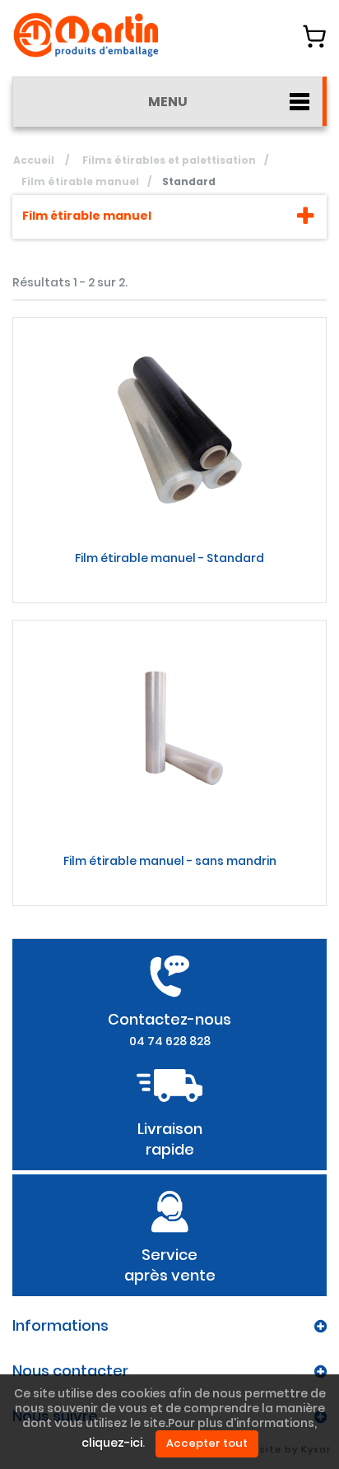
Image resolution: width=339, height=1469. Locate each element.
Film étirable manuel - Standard (169, 558)
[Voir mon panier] (314, 36)
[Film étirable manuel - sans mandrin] (169, 731)
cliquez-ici (111, 1443)
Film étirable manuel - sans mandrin (169, 861)
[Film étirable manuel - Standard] (169, 428)
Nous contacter (70, 1370)
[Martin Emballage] (86, 35)
